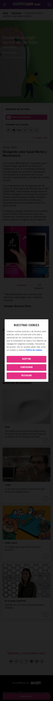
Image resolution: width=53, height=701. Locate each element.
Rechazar (26, 375)
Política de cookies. (34, 350)
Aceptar (26, 359)
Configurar (26, 367)
